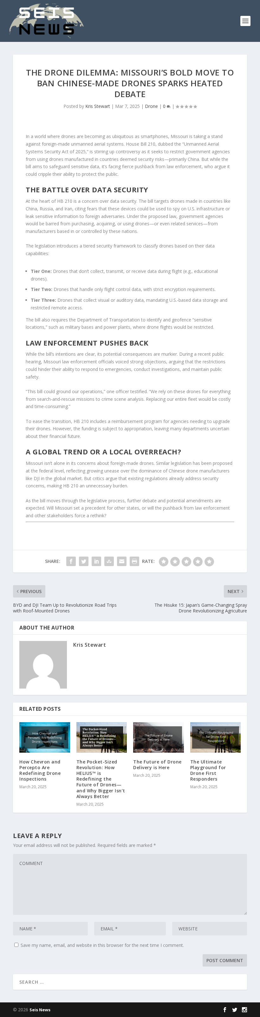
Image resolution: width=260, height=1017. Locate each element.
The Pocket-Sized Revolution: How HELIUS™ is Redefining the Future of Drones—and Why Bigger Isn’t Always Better (100, 779)
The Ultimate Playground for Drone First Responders (208, 770)
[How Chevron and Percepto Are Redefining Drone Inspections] (44, 737)
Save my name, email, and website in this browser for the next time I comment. (102, 945)
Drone (151, 106)
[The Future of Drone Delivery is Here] (158, 737)
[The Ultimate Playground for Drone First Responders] (215, 737)
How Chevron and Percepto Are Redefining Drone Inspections (40, 770)
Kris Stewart (97, 106)
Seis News (39, 1010)
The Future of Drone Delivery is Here (157, 764)
